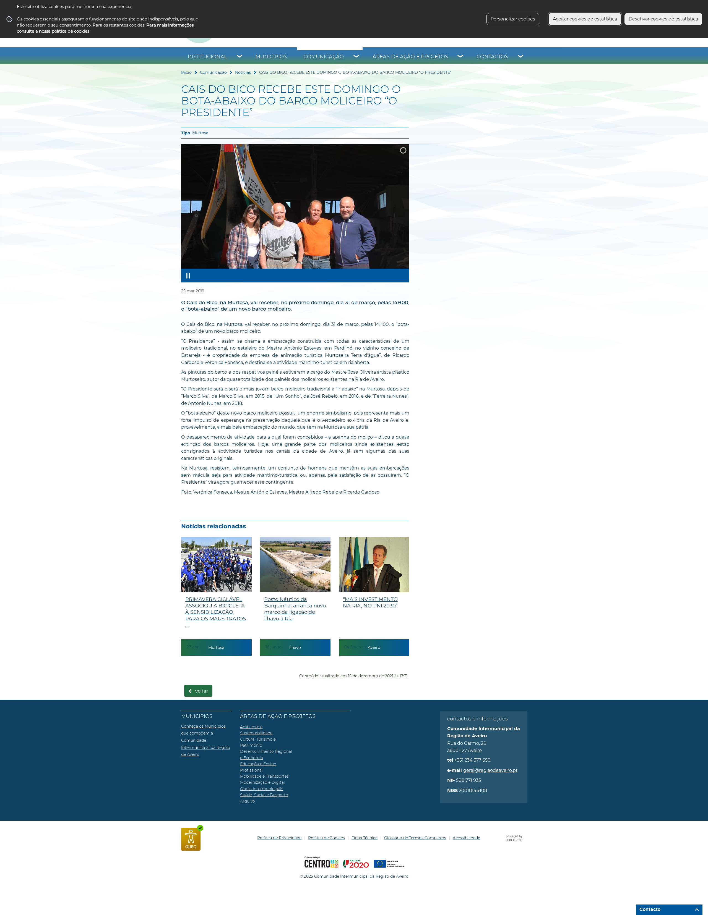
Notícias (243, 72)
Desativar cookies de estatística (663, 19)
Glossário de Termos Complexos (415, 837)
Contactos (492, 56)
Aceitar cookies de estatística (585, 19)
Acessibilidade (466, 837)
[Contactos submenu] (521, 57)
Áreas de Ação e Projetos (410, 56)
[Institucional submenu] (240, 57)
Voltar (201, 691)
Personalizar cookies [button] (513, 19)
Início (186, 72)
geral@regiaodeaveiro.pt (490, 770)
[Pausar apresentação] (188, 275)
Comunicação (323, 56)
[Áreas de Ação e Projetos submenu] (460, 57)
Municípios (271, 56)
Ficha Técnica (365, 837)
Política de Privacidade (279, 837)
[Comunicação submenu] (356, 57)
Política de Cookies (326, 837)
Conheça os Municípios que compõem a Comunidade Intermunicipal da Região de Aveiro (205, 740)
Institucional (207, 56)
